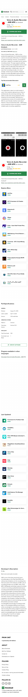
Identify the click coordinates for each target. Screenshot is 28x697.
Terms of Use (5, 667)
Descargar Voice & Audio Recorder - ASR (12, 357)
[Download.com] (5, 12)
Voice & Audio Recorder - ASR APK (17, 21)
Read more (15, 51)
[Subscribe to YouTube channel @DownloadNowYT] (9, 683)
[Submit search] (11, 12)
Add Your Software (6, 651)
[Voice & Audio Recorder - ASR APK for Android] (3, 23)
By (8, 25)
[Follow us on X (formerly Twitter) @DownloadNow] (6, 683)
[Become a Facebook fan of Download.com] (3, 683)
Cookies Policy (5, 670)
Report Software (15, 345)
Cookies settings (6, 675)
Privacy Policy (5, 664)
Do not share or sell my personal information (12, 672)
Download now (15, 32)
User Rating (10, 26)
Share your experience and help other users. (13, 40)
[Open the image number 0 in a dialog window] (8, 145)
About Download (6, 648)
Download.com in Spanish (8, 656)
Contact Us (4, 654)
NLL (4, 571)
